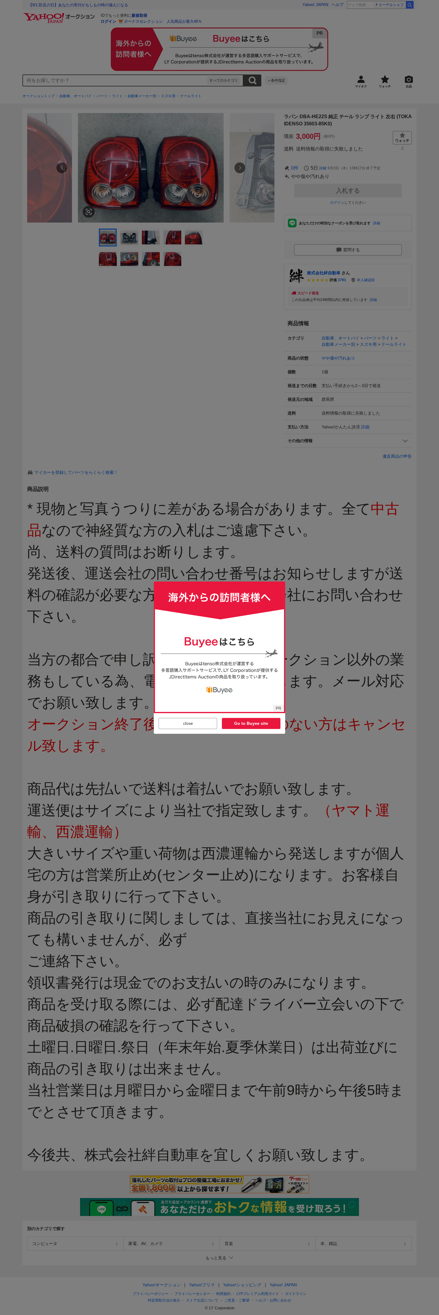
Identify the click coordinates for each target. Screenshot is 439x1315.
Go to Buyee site (251, 723)
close (188, 723)
